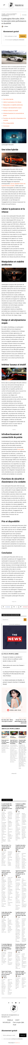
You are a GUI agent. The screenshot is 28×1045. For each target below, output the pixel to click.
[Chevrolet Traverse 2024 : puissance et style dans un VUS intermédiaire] (14, 733)
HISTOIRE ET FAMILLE (4, 737)
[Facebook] (8, 1002)
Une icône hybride (8, 99)
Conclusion (6, 126)
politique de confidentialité (18, 39)
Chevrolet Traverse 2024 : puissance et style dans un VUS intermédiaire (14, 742)
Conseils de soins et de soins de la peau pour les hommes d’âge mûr (21, 914)
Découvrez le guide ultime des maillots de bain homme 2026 (21, 973)
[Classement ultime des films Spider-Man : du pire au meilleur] (22, 733)
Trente (5, 950)
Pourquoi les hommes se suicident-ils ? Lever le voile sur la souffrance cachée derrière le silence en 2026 (12, 659)
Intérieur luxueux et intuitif (10, 110)
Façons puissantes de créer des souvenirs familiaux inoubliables (5, 742)
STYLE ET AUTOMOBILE (12, 13)
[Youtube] (15, 1002)
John (20, 768)
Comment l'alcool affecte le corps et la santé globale (6, 872)
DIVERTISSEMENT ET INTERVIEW (22, 737)
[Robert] (3, 26)
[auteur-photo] (3, 810)
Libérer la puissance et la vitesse (12, 102)
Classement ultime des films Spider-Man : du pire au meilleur (22, 742)
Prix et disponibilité (8, 123)
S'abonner (22, 36)
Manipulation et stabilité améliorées (13, 105)
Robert (6, 26)
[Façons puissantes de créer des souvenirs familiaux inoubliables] (5, 733)
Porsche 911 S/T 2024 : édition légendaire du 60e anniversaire (20, 721)
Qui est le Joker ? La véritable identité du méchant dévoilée (6, 847)
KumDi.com (17, 1042)
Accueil (3, 13)
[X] (12, 1002)
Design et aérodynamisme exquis (12, 107)
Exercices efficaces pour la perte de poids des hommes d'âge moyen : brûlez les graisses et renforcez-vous (21, 947)
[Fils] (19, 1002)
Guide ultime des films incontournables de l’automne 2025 (7, 914)
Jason (19, 917)
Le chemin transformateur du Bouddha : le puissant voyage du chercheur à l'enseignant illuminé (14, 682)
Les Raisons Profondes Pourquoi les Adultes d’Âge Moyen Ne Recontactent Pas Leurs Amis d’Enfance (14, 673)
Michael (12, 761)
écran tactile (20, 449)
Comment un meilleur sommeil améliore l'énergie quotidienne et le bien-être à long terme (21, 807)
